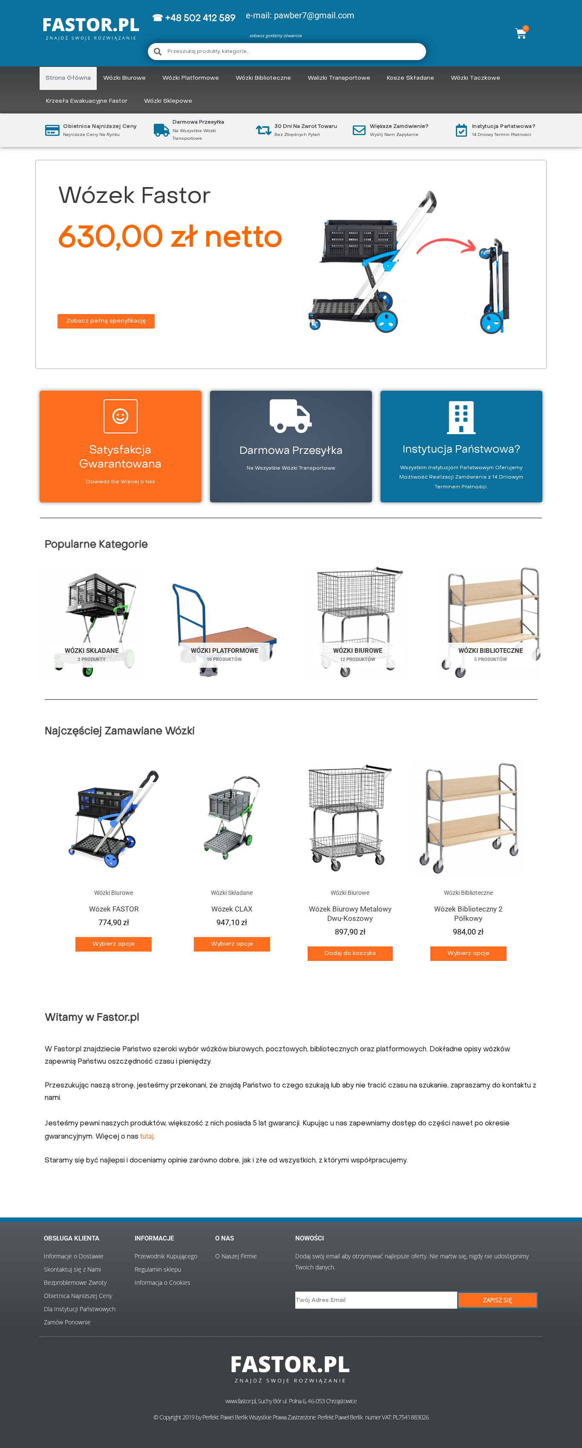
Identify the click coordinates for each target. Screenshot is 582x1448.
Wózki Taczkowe (475, 78)
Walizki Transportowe (339, 78)
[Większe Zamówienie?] (359, 130)
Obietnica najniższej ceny (100, 126)
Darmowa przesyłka (198, 122)
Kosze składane (410, 78)
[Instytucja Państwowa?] (461, 130)
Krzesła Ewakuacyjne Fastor (86, 101)
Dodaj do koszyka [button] (350, 953)
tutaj (147, 1136)
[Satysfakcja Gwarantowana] (121, 416)
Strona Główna (68, 78)
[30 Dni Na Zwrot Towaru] (263, 130)
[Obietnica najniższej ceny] (52, 130)
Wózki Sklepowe (168, 101)
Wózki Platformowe (190, 78)
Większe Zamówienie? (399, 126)
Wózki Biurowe (124, 78)
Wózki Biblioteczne (263, 78)
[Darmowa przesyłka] (162, 130)
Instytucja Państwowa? (504, 126)
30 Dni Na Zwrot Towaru (305, 126)
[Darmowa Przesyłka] (291, 416)
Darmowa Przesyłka (291, 451)
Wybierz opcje (113, 944)
